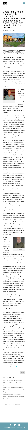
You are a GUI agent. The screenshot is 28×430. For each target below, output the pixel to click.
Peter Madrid (6, 30)
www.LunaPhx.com (16, 367)
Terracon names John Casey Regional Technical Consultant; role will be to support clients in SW (13, 396)
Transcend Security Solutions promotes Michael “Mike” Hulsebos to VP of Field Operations (12, 383)
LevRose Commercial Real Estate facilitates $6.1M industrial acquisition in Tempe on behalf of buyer (14, 390)
